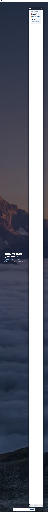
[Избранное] (42, 1)
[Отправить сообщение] (42, 505)
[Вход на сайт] (43, 1)
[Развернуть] (42, 8)
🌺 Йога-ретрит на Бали (34, 13)
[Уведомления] (40, 1)
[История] (41, 8)
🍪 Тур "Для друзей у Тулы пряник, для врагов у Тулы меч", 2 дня (35, 16)
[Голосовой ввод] (30, 505)
